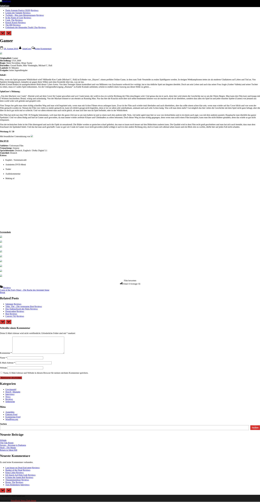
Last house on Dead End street (18, 468)
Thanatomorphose (13, 480)
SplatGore (4, 6)
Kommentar (6, 353)
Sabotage (9, 304)
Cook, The (10, 20)
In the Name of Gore (14, 18)
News (7, 397)
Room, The (10, 482)
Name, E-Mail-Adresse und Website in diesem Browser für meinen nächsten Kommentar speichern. (45, 373)
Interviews (9, 394)
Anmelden (9, 412)
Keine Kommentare (43, 49)
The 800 (9, 25)
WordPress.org (11, 419)
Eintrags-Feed (11, 414)
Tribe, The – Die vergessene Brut (19, 306)
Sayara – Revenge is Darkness (13, 445)
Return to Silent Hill (8, 450)
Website (3, 368)
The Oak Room (6, 443)
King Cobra (10, 472)
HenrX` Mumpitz (12, 392)
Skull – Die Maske (8, 447)
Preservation (10, 311)
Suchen (3, 424)
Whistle (3, 440)
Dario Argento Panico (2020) (17, 10)
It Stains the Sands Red (15, 477)
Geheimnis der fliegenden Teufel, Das (21, 27)
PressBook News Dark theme (23, 500)
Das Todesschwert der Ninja (17, 309)
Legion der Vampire (13, 13)
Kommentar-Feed (12, 417)
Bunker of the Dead (13, 470)
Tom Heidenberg (12, 485)
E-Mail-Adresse (7, 363)
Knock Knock (11, 22)
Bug (7, 314)
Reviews (34, 10)
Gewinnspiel (10, 389)
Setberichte (10, 401)
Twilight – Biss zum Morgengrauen (20, 15)
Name (3, 358)
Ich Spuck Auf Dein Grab (16, 475)
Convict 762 (10, 316)
